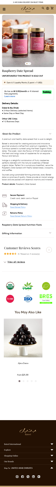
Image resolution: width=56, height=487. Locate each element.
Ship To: (7, 468)
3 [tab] (28, 381)
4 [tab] (32, 381)
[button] (47, 8)
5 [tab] (36, 381)
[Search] (43, 8)
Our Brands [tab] (9, 461)
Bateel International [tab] (12, 444)
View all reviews (16, 261)
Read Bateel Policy (18, 207)
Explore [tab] (7, 450)
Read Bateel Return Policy (21, 216)
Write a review (49, 250)
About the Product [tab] (11, 133)
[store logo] (28, 10)
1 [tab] (19, 381)
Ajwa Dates (23, 363)
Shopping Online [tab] (11, 455)
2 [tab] (23, 381)
